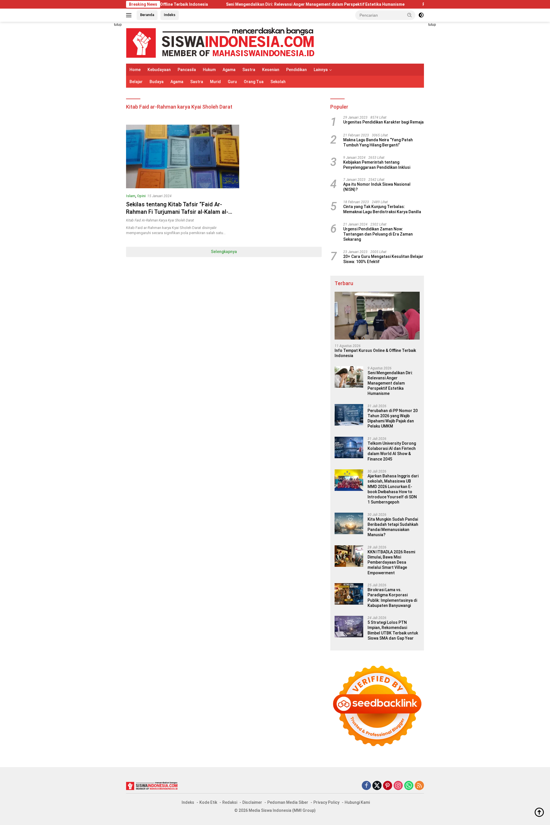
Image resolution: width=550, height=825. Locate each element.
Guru (232, 81)
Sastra (248, 69)
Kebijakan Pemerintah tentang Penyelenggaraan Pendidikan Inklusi (376, 165)
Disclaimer (252, 802)
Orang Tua (254, 81)
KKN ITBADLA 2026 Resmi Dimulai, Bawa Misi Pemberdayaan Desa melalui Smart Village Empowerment (391, 562)
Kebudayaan (159, 69)
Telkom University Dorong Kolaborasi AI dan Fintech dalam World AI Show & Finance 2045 (392, 451)
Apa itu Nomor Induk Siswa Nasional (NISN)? (376, 187)
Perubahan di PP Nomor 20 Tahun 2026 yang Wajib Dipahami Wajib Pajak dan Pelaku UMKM (393, 418)
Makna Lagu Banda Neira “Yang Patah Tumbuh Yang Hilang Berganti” (378, 142)
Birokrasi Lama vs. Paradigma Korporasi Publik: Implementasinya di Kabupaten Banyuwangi (392, 597)
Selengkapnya (224, 251)
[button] (409, 14)
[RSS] (419, 786)
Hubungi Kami (357, 802)
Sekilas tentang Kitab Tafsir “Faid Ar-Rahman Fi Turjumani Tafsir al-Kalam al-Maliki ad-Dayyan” (177, 212)
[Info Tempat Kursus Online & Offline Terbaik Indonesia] (377, 316)
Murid (215, 81)
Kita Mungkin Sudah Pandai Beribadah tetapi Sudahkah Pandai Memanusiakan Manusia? (393, 527)
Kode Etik (208, 802)
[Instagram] (398, 786)
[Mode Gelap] (421, 15)
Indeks (169, 15)
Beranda (147, 15)
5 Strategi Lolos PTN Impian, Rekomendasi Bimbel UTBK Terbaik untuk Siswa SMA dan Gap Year (393, 630)
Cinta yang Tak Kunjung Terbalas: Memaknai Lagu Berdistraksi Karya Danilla (382, 209)
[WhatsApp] (408, 786)
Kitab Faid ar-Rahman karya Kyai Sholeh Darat (160, 220)
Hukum (209, 69)
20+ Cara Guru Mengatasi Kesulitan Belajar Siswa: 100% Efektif (383, 259)
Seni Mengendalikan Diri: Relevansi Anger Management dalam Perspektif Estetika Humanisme (286, 4)
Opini (141, 196)
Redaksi (229, 802)
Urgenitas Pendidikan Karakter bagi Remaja (383, 122)
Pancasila (187, 69)
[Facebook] (366, 786)
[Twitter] (377, 786)
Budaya (157, 81)
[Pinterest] (387, 786)
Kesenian (270, 69)
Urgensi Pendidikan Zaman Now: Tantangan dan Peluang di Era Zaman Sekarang (378, 234)
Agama (229, 69)
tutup (118, 25)
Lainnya (321, 69)
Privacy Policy (326, 802)
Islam (130, 196)
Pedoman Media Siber (287, 802)
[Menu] (130, 15)
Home (135, 69)
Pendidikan (296, 69)
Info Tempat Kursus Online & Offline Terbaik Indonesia (375, 353)
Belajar (136, 81)
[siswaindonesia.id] (220, 42)
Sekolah (278, 81)
